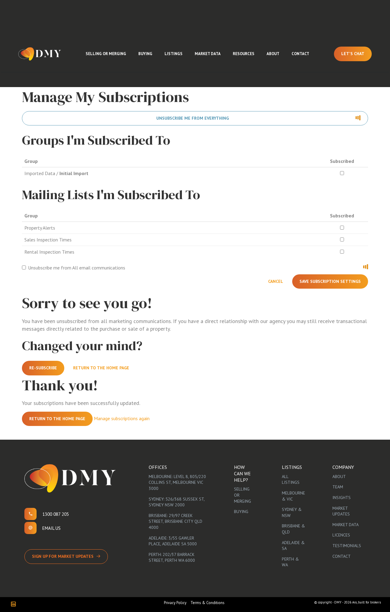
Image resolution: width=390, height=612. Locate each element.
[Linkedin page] (14, 604)
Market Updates (341, 511)
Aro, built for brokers (366, 602)
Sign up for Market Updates (63, 556)
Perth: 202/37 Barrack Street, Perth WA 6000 (172, 557)
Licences (341, 535)
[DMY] (39, 54)
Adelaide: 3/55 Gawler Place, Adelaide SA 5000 (173, 541)
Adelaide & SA (293, 545)
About (273, 53)
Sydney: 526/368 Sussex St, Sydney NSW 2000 (176, 502)
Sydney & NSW (292, 512)
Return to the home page (101, 368)
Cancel (275, 281)
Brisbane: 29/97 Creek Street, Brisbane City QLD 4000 (175, 521)
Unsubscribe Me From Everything (192, 118)
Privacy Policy (175, 602)
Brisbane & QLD (293, 529)
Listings (174, 53)
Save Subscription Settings (330, 281)
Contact (300, 53)
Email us (51, 528)
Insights (341, 497)
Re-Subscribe (43, 368)
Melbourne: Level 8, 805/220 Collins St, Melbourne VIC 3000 (177, 482)
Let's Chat (352, 53)
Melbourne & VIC (293, 496)
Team (337, 487)
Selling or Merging (106, 53)
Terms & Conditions (207, 602)
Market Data (208, 53)
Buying (145, 53)
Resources (243, 53)
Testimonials (346, 545)
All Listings (291, 479)
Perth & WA (290, 562)
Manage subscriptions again (122, 418)
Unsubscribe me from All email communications (76, 268)
